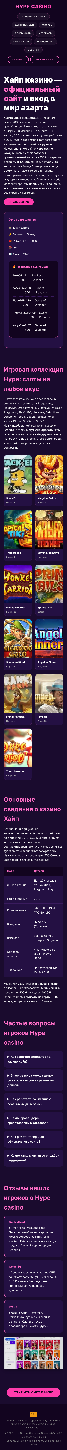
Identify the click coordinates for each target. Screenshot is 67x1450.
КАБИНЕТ (18, 59)
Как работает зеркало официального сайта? (25, 1139)
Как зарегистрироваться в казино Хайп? (29, 1059)
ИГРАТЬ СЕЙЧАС (19, 202)
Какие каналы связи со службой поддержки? (33, 1158)
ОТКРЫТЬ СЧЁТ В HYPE (33, 1392)
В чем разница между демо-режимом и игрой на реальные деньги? (30, 1080)
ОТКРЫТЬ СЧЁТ (45, 59)
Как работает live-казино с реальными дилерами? (29, 1101)
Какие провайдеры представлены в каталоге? (27, 1120)
